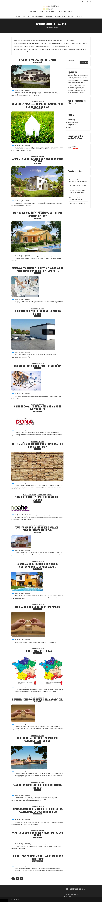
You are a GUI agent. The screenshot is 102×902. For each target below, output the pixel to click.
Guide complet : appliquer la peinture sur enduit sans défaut (77, 204)
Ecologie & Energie (60, 16)
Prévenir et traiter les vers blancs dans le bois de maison (78, 198)
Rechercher (71, 60)
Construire (26, 16)
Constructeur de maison (37, 58)
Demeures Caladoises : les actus (37, 60)
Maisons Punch (72, 124)
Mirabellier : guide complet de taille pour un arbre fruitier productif (77, 192)
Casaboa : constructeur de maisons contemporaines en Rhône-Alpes (37, 565)
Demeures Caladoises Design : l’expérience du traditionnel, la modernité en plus (37, 810)
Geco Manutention (73, 122)
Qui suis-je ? (80, 16)
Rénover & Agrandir (37, 16)
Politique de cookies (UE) (72, 894)
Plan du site (69, 893)
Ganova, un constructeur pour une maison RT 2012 (37, 786)
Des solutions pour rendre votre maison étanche (37, 312)
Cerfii (69, 126)
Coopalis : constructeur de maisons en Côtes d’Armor (37, 160)
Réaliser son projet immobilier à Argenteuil (37, 699)
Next (21, 878)
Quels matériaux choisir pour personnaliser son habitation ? (37, 445)
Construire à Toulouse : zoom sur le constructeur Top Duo (37, 739)
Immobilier (71, 16)
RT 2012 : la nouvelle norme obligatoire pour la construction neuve (37, 105)
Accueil (18, 16)
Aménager (49, 16)
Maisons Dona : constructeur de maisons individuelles (37, 408)
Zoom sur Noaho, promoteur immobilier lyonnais (37, 498)
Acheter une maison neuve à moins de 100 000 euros (37, 834)
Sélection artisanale (73, 121)
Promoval (70, 127)
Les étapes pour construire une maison (37, 607)
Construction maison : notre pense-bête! (37, 366)
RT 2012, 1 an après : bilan (37, 651)
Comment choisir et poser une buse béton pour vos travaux (77, 186)
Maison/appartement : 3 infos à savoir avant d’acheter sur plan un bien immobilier (37, 269)
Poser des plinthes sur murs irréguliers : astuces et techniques (78, 180)
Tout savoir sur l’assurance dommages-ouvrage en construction (37, 529)
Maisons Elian (71, 119)
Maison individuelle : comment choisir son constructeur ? (37, 214)
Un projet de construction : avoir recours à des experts (37, 857)
